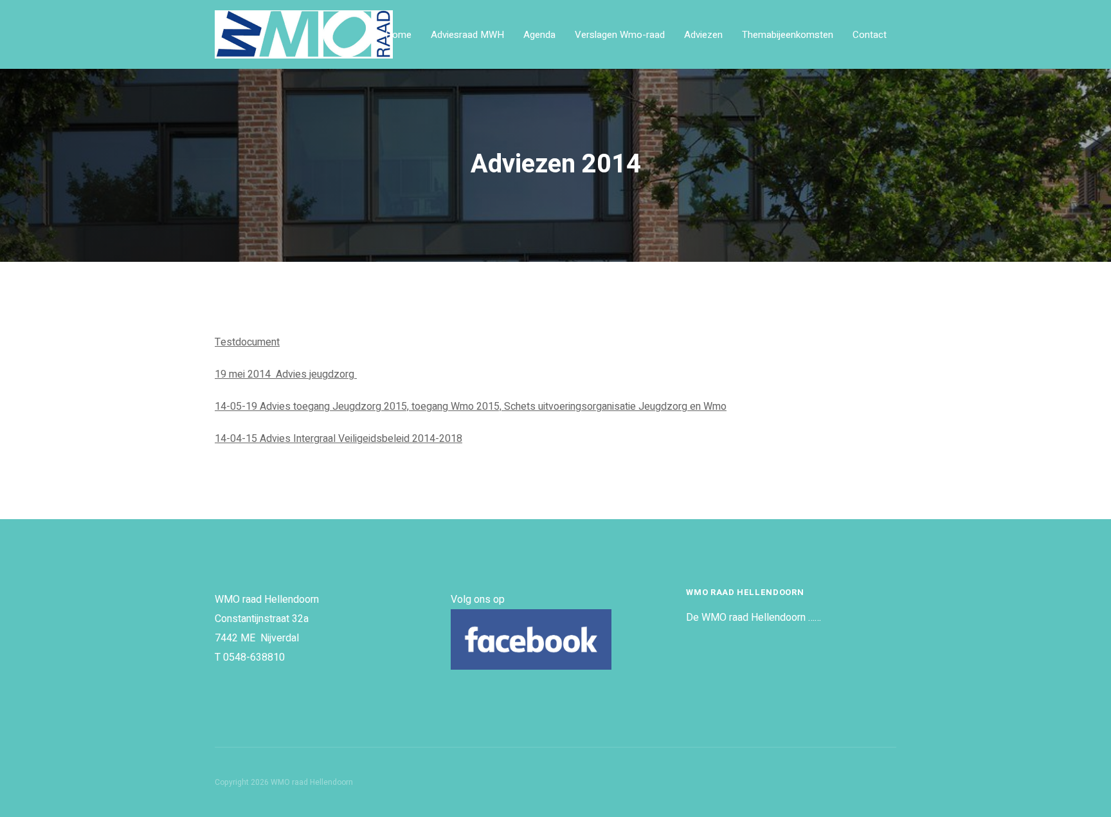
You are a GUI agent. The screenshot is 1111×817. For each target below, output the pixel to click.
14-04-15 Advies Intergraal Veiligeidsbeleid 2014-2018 (338, 438)
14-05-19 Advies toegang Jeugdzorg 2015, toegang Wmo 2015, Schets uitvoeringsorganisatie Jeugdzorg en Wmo (471, 406)
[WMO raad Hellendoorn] (351, 34)
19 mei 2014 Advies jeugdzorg (286, 374)
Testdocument (247, 342)
